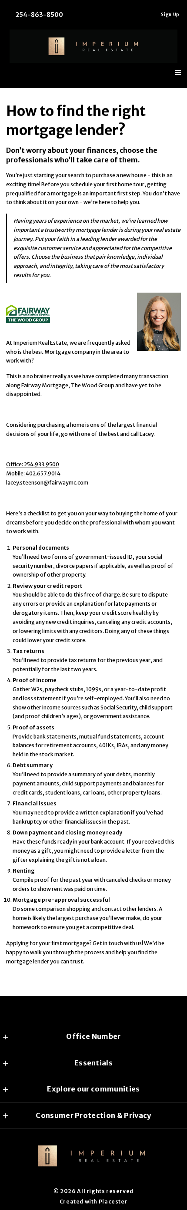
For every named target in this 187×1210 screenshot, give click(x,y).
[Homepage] (94, 46)
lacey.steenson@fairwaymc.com (47, 482)
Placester (113, 1201)
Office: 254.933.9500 (32, 464)
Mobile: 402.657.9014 (33, 473)
